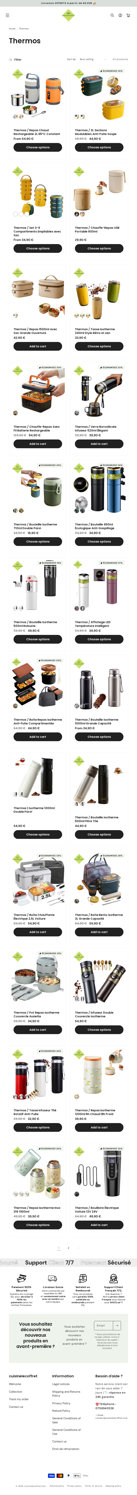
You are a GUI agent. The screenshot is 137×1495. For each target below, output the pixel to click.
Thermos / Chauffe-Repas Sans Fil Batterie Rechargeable (37, 429)
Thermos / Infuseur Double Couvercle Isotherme (94, 1014)
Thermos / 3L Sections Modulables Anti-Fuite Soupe (95, 132)
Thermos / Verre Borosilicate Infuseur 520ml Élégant (95, 429)
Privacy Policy (61, 1403)
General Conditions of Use (66, 1432)
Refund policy (57, 1486)
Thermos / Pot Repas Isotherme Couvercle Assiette (36, 1014)
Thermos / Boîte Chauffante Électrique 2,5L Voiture (34, 917)
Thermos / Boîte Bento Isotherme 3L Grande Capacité (99, 917)
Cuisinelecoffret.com (35, 1486)
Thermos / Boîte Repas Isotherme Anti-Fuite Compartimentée (38, 721)
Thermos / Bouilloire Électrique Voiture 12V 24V (97, 1210)
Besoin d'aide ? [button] (109, 1376)
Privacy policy (74, 1486)
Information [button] (63, 1376)
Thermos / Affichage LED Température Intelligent (93, 624)
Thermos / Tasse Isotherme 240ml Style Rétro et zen (95, 331)
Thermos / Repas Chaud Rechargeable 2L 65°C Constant (37, 132)
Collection (15, 1392)
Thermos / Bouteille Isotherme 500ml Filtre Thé (96, 819)
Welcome (15, 1384)
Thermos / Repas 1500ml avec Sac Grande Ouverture (35, 331)
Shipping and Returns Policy (66, 1393)
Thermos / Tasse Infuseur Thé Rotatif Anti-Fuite (35, 1112)
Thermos (24, 28)
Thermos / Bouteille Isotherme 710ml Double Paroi (35, 526)
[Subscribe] (117, 1325)
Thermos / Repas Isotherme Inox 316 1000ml (37, 1210)
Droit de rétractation (65, 1449)
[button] (7, 15)
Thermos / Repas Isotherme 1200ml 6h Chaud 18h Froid (95, 1112)
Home (12, 28)
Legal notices (61, 1384)
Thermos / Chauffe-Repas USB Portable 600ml (97, 230)
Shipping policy (113, 1486)
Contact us (16, 1407)
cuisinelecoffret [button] (23, 1376)
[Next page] (78, 1248)
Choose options (38, 147)
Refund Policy (61, 1411)
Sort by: (71, 59)
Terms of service (93, 1486)
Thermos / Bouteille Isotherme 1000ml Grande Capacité (96, 721)
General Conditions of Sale (66, 1420)
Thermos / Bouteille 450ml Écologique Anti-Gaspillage (94, 526)
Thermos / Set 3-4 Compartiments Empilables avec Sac (37, 231)
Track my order (19, 1399)
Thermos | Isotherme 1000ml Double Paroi (34, 810)
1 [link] (58, 1248)
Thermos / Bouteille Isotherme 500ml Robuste (35, 624)
